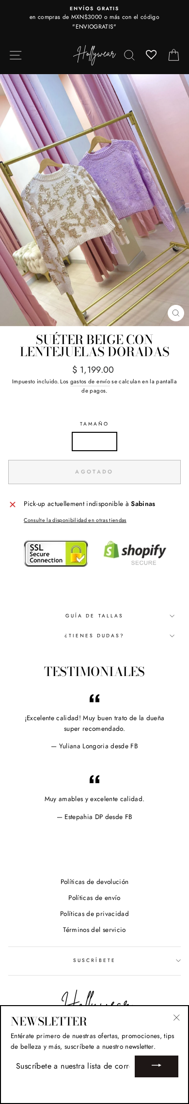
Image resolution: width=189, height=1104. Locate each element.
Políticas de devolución (95, 881)
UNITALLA (95, 441)
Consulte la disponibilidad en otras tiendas (75, 520)
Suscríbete (94, 960)
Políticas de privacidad (94, 913)
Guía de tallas (94, 615)
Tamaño (94, 423)
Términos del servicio (94, 929)
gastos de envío (90, 381)
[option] (94, 18)
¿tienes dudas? (94, 635)
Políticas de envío (94, 897)
